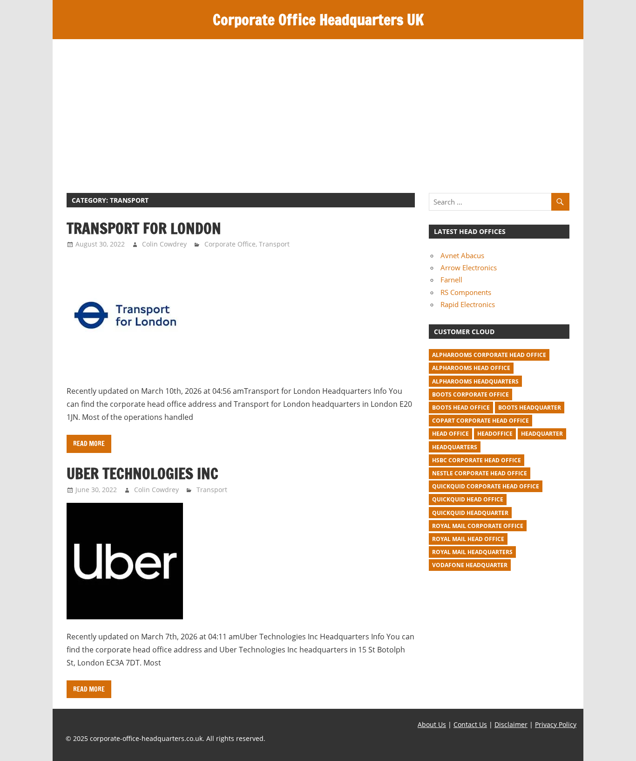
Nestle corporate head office (479, 473)
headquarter (542, 434)
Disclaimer (511, 724)
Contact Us (470, 724)
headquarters (454, 447)
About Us (432, 724)
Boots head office (461, 407)
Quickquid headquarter (470, 513)
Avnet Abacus (462, 255)
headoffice (495, 434)
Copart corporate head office (480, 421)
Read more (89, 443)
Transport (274, 244)
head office (450, 434)
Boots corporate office (470, 394)
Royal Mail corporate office (477, 526)
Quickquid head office (467, 499)
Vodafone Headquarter (469, 565)
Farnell (451, 279)
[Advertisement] (318, 109)
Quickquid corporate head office (485, 486)
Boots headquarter (529, 407)
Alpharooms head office (471, 368)
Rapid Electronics (467, 304)
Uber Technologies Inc (142, 473)
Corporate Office (230, 244)
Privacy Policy (555, 724)
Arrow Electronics (468, 267)
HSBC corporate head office (476, 460)
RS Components (465, 292)
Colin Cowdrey (164, 244)
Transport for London (144, 228)
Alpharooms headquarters (475, 381)
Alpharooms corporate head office (489, 355)
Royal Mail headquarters (472, 552)
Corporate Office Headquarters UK (318, 19)
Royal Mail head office (468, 539)
